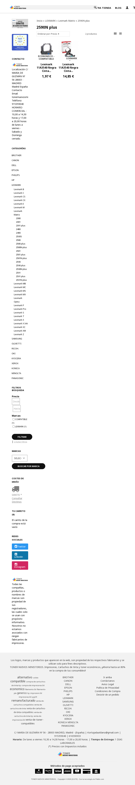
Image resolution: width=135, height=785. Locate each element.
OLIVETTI (16, 343)
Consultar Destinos (17, 500)
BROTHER (16, 155)
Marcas (16, 415)
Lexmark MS (20, 290)
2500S (19, 236)
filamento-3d (30, 689)
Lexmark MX (20, 294)
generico (22, 692)
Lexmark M (19, 207)
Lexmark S (19, 312)
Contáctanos (108, 680)
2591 (18, 272)
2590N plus (21, 269)
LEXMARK (16, 184)
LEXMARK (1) (20, 426)
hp (28, 693)
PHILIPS (16, 175)
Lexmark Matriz (18, 213)
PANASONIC (18, 378)
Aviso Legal (108, 684)
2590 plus (20, 265)
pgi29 (34, 697)
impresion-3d (36, 693)
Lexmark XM (20, 330)
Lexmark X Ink (21, 323)
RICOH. (15, 348)
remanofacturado (23, 700)
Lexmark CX (19, 200)
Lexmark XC (19, 327)
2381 (18, 221)
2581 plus (20, 254)
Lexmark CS (19, 196)
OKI (13, 353)
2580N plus (21, 247)
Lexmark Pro (20, 308)
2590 (18, 261)
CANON (15, 160)
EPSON (15, 170)
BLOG (118, 7)
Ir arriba (107, 677)
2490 (18, 232)
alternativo (24, 677)
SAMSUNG (17, 338)
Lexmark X (19, 319)
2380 (18, 218)
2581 (18, 250)
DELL (14, 165)
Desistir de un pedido (107, 694)
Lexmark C (19, 192)
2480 (18, 229)
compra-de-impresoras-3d (33, 685)
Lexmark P (19, 305)
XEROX (15, 363)
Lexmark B (19, 189)
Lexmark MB (20, 283)
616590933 (75, 736)
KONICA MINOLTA (16, 371)
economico (17, 689)
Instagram (19, 566)
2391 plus (20, 225)
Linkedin (18, 556)
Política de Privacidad (107, 687)
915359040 (60, 736)
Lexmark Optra (18, 300)
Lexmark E (19, 203)
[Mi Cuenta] (127, 8)
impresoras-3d (25, 697)
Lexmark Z (19, 334)
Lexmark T (19, 316)
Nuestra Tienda (100, 7)
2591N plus (21, 279)
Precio (15, 396)
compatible (17, 681)
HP (13, 180)
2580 (18, 240)
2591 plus (20, 276)
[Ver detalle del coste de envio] (16, 489)
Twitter (22, 546)
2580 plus (20, 243)
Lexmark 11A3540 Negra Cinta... (46, 67)
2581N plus (21, 258)
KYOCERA (16, 358)
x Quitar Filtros (20, 441)
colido (35, 678)
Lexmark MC (20, 287)
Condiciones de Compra (107, 691)
